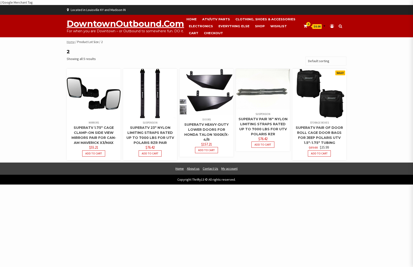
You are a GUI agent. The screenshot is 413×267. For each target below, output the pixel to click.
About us (193, 168)
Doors (206, 119)
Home (191, 19)
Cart (193, 33)
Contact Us (210, 168)
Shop (260, 26)
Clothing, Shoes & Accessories (265, 19)
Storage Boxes (319, 122)
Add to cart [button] (93, 153)
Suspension (150, 122)
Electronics (201, 26)
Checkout (213, 33)
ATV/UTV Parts (216, 19)
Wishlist (278, 26)
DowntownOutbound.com (125, 23)
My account (229, 168)
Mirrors (94, 122)
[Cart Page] (305, 26)
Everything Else (234, 26)
